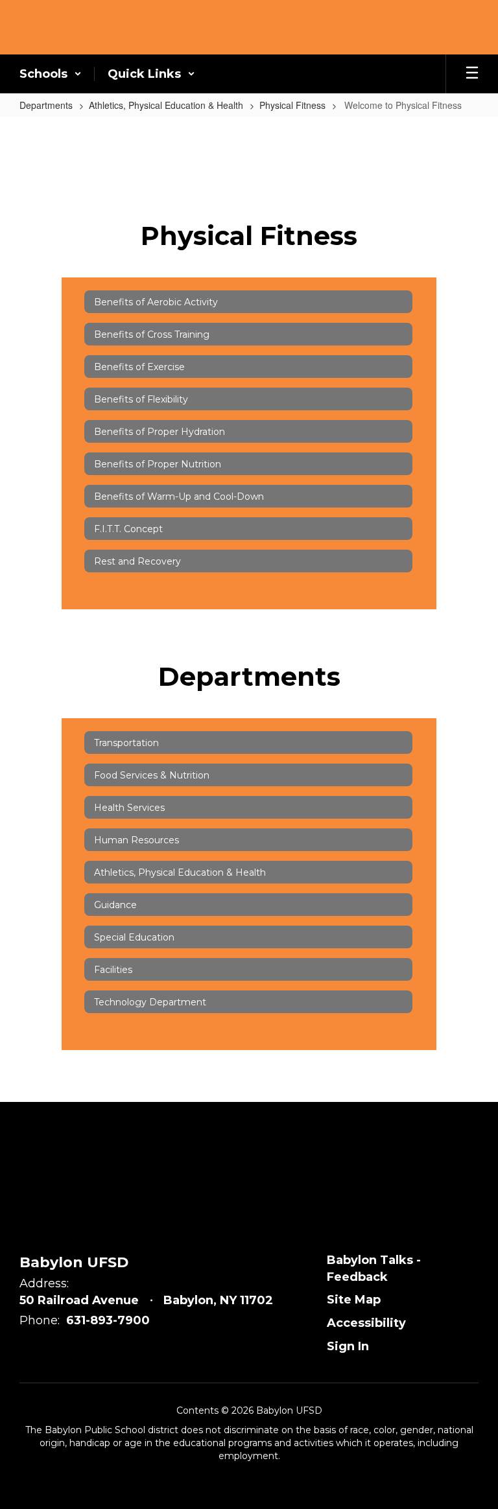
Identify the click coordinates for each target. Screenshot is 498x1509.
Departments (46, 105)
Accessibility (366, 1323)
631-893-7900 (108, 1320)
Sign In (348, 1346)
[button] (50, 73)
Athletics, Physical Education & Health (166, 105)
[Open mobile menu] (472, 73)
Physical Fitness (292, 105)
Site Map (354, 1300)
